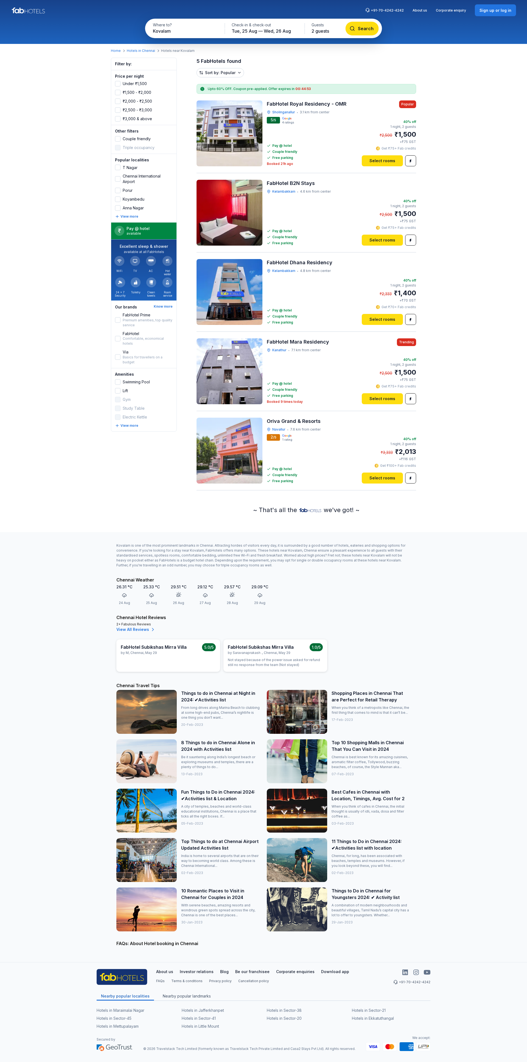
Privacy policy (220, 981)
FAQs (160, 981)
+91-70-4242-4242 (387, 10)
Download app (335, 971)
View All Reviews (132, 629)
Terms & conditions (187, 981)
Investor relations (197, 971)
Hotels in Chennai (141, 51)
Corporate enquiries (295, 971)
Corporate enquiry (451, 10)
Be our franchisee (252, 971)
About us (420, 10)
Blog (224, 971)
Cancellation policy (253, 981)
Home (116, 51)
